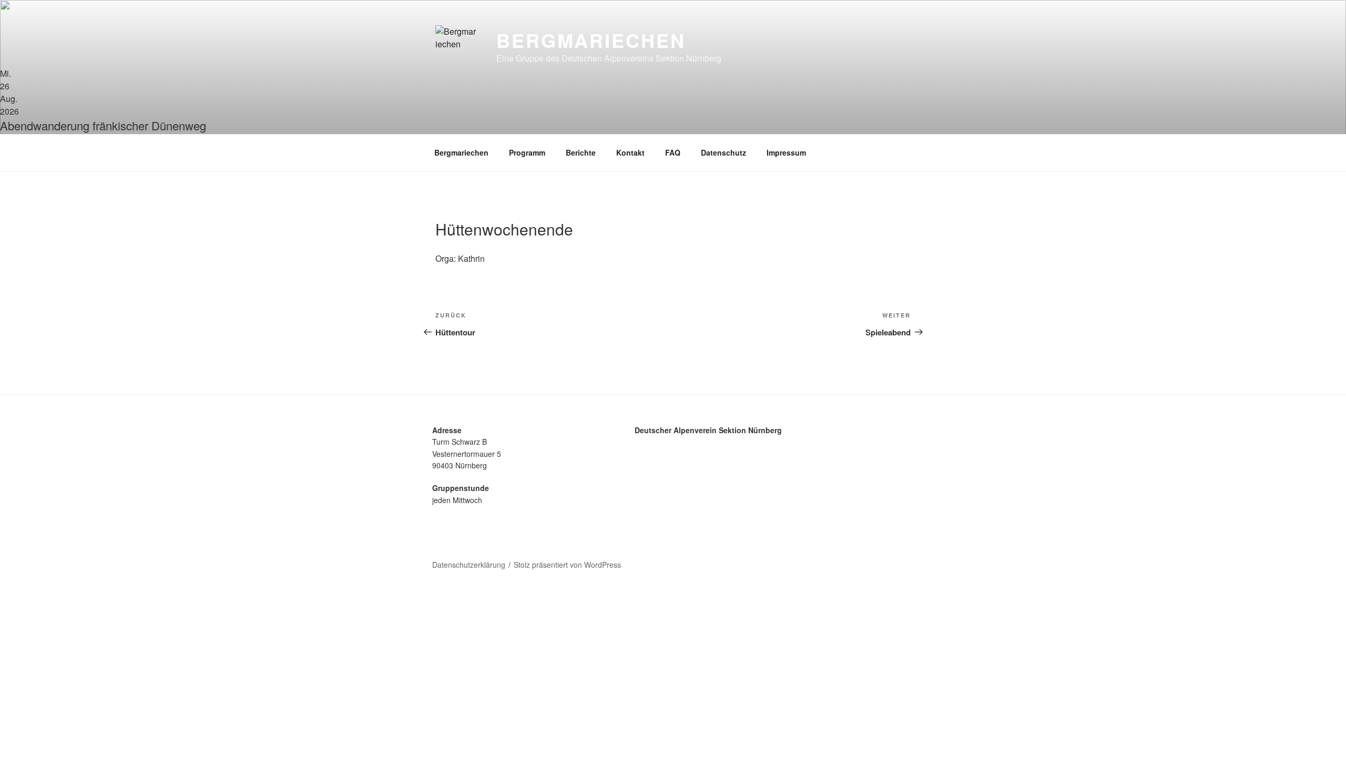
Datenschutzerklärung (468, 564)
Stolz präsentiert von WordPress (567, 564)
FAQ (672, 152)
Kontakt (630, 152)
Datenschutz (723, 152)
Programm (527, 152)
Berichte (581, 152)
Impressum (786, 152)
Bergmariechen (590, 40)
